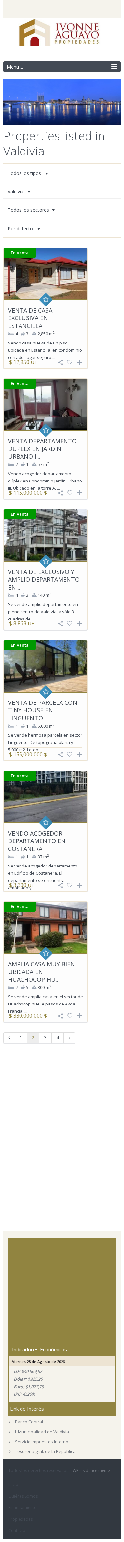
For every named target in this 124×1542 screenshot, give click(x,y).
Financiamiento (22, 1507)
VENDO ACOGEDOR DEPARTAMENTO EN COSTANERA (36, 841)
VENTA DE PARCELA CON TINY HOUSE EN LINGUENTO (42, 710)
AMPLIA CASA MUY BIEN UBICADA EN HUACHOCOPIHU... (41, 971)
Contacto (16, 1530)
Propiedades (20, 1519)
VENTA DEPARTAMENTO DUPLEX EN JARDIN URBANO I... (42, 448)
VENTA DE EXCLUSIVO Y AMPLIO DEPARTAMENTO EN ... (44, 579)
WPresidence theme (91, 1470)
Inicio (13, 1484)
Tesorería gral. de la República (45, 1451)
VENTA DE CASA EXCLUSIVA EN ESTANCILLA (30, 318)
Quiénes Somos (23, 1496)
